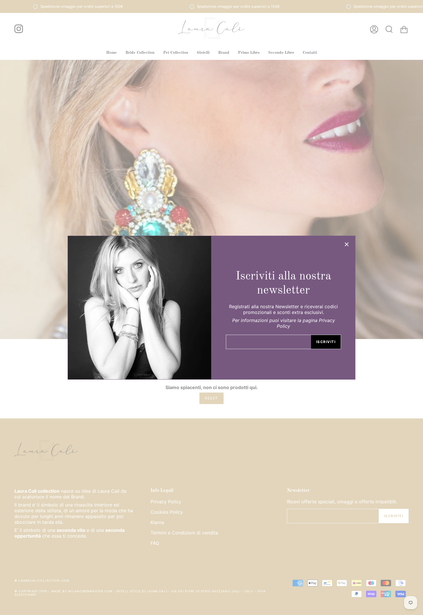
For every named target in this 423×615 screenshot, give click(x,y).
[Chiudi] (347, 244)
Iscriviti (326, 342)
